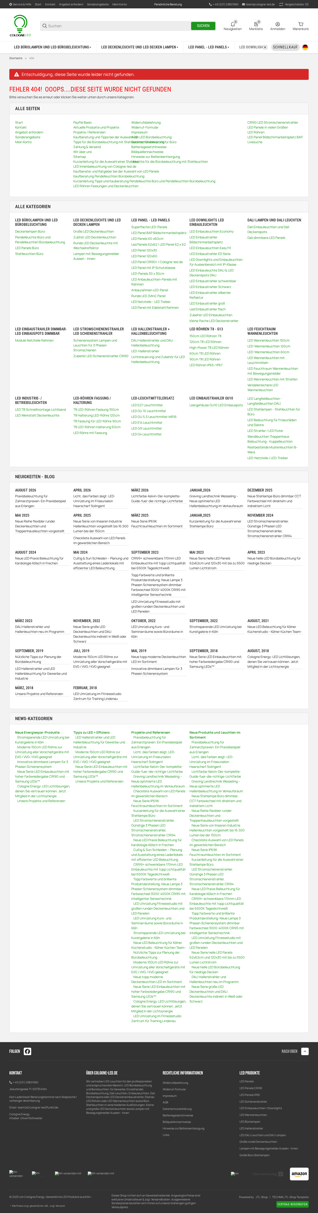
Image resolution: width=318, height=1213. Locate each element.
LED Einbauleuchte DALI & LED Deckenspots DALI (211, 272)
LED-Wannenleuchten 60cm (268, 352)
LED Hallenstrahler (251, 1128)
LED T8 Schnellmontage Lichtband (40, 409)
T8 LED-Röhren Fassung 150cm (96, 409)
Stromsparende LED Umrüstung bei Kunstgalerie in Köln (215, 629)
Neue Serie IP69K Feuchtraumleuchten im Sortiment (157, 523)
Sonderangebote (98, 4)
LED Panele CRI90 (251, 1088)
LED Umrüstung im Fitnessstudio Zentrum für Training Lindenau (97, 696)
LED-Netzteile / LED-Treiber (267, 458)
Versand (60, 1205)
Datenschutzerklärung (177, 1109)
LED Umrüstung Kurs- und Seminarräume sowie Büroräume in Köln (157, 631)
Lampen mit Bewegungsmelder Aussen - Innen (96, 256)
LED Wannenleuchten (253, 1115)
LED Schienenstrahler (253, 1102)
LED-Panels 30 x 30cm (147, 273)
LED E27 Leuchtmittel (146, 405)
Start (38, 4)
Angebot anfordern (71, 4)
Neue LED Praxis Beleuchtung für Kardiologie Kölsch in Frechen (39, 560)
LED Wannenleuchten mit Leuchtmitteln (266, 360)
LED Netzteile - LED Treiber (151, 301)
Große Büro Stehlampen (255, 1155)
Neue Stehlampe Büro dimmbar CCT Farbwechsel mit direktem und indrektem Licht (274, 501)
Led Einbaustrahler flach (207, 309)
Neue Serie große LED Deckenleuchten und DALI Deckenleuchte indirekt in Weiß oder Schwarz (99, 634)
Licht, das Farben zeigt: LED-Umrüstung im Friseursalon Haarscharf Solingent (94, 501)
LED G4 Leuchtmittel (146, 434)
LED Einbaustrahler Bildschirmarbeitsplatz (206, 239)
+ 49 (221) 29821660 (25, 1082)
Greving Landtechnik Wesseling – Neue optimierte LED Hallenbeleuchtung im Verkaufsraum (216, 501)
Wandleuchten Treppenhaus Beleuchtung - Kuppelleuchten (270, 439)
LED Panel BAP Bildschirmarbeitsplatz (158, 232)
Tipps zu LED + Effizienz (91, 732)
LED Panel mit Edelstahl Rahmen (155, 307)
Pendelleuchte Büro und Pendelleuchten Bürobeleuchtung (40, 239)
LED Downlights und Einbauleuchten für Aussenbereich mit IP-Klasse (216, 262)
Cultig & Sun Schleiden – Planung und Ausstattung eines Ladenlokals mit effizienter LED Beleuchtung (100, 563)
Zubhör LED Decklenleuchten (94, 237)
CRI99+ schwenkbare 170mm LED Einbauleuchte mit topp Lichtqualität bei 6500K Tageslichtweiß (158, 563)
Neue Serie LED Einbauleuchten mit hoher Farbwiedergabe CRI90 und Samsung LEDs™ (215, 661)
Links (166, 1135)
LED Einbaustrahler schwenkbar (212, 281)
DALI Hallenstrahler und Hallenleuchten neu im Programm (39, 629)
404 (31, 58)
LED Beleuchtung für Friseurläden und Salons (272, 422)
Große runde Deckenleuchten (258, 1142)
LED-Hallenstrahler (145, 351)
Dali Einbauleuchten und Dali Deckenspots (268, 229)
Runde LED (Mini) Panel (148, 296)
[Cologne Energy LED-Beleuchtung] (21, 25)
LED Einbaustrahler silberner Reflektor (210, 295)
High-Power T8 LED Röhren (209, 347)
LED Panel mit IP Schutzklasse (153, 267)
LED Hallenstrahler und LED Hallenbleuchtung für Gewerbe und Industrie (41, 673)
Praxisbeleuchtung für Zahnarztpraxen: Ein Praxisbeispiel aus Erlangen (40, 501)
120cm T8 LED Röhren (205, 341)
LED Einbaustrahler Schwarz (210, 287)
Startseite (15, 58)
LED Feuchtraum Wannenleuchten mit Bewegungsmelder (272, 371)
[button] (305, 1051)
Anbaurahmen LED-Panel (149, 290)
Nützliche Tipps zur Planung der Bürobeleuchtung (38, 659)
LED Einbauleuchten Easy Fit (210, 248)
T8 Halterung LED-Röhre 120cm (96, 415)
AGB (165, 1102)
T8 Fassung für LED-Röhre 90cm (97, 421)
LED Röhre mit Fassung (90, 432)
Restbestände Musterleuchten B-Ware (272, 449)
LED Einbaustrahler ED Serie (209, 253)
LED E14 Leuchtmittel (146, 422)
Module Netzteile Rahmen (34, 340)
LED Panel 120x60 (144, 256)
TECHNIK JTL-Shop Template (290, 1197)
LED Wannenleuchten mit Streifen (272, 379)
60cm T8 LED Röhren (204, 353)
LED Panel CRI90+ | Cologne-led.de (157, 262)
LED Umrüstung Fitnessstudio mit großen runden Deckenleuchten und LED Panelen (157, 606)
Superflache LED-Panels (149, 227)
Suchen (203, 26)
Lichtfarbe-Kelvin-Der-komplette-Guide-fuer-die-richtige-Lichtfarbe (157, 498)
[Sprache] (305, 47)
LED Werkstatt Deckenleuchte (37, 415)
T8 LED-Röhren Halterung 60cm (97, 427)
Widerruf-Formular (174, 1089)
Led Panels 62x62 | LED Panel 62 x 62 (158, 244)
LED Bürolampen (250, 1122)
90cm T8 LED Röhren (204, 359)
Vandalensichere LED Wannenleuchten (262, 387)
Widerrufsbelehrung (175, 1083)
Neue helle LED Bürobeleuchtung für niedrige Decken (274, 560)
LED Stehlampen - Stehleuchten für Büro (273, 411)
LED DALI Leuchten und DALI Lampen (263, 1135)
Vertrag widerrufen (292, 1204)
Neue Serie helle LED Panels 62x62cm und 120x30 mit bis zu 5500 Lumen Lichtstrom (217, 563)
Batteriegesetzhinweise (178, 1115)
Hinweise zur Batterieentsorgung (183, 1128)
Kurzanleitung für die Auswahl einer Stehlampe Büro (215, 523)
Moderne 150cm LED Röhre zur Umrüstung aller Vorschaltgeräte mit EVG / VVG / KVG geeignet (100, 661)
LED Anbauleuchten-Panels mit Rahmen (154, 281)
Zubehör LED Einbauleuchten (210, 315)
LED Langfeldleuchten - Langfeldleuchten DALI (264, 401)
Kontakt (50, 4)
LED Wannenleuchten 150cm (268, 340)
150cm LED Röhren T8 (205, 336)
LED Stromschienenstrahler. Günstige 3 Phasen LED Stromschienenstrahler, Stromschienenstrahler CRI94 (269, 528)
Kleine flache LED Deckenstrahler (213, 320)
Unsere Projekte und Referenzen (39, 693)
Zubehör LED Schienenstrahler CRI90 (101, 356)
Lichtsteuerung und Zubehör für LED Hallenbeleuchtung (158, 359)
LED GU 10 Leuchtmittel (148, 411)
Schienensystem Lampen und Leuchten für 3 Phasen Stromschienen (95, 345)
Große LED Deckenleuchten (93, 231)
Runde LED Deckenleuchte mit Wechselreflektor (95, 245)
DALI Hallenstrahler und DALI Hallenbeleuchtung (152, 342)
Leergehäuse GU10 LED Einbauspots (216, 405)
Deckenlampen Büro (30, 231)
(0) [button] (297, 4)
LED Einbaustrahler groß (207, 303)
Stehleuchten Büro (29, 253)
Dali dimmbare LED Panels (266, 237)
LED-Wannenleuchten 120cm (268, 346)
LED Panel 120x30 (144, 250)
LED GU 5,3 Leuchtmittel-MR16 (154, 416)
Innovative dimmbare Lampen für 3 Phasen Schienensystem (156, 671)
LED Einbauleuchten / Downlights (261, 1108)
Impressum (170, 1096)
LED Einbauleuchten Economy (211, 231)
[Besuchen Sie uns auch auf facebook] (27, 1051)
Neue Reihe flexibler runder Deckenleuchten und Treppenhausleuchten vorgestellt (39, 526)
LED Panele (247, 1081)
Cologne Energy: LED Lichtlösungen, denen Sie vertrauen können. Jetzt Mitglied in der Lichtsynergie (274, 661)
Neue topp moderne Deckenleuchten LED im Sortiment (158, 659)
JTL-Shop (262, 1197)
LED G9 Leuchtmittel (146, 428)
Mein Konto (119, 4)
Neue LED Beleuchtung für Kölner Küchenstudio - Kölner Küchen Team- (274, 629)
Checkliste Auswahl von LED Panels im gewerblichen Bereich (99, 540)
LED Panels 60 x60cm (147, 238)
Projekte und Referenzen (150, 732)
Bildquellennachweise (177, 1122)
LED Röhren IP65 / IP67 (206, 365)
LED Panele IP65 (250, 1095)
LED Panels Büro (27, 248)
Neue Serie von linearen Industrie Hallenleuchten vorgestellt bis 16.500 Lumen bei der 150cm (101, 526)
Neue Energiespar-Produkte (37, 732)
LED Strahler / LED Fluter (265, 430)
